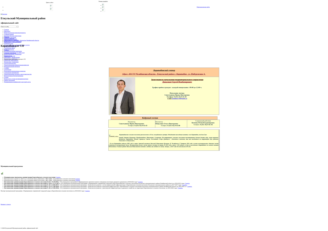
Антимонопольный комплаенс (13, 51)
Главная (6, 29)
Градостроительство (10, 63)
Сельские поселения (10, 53)
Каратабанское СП (9, 56)
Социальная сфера (9, 48)
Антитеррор (7, 69)
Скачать (77, 179)
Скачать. (58, 177)
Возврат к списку (6, 204)
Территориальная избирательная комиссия (16, 65)
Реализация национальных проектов (14, 71)
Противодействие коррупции (12, 36)
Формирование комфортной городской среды (17, 82)
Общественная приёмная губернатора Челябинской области (21, 40)
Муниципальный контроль (12, 66)
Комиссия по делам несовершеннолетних (16, 79)
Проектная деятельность (11, 60)
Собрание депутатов (10, 37)
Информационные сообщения (13, 41)
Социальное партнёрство (11, 72)
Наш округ (7, 31)
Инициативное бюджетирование (13, 75)
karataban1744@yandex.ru (179, 98)
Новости (6, 37)
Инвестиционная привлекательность (15, 32)
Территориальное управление (12, 54)
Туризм (6, 77)
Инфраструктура (9, 49)
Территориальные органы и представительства (18, 74)
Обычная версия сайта (203, 7)
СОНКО (6, 68)
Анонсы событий (9, 38)
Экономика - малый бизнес (12, 57)
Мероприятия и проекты (11, 40)
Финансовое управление (11, 62)
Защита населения (9, 80)
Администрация (9, 34)
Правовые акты (8, 43)
